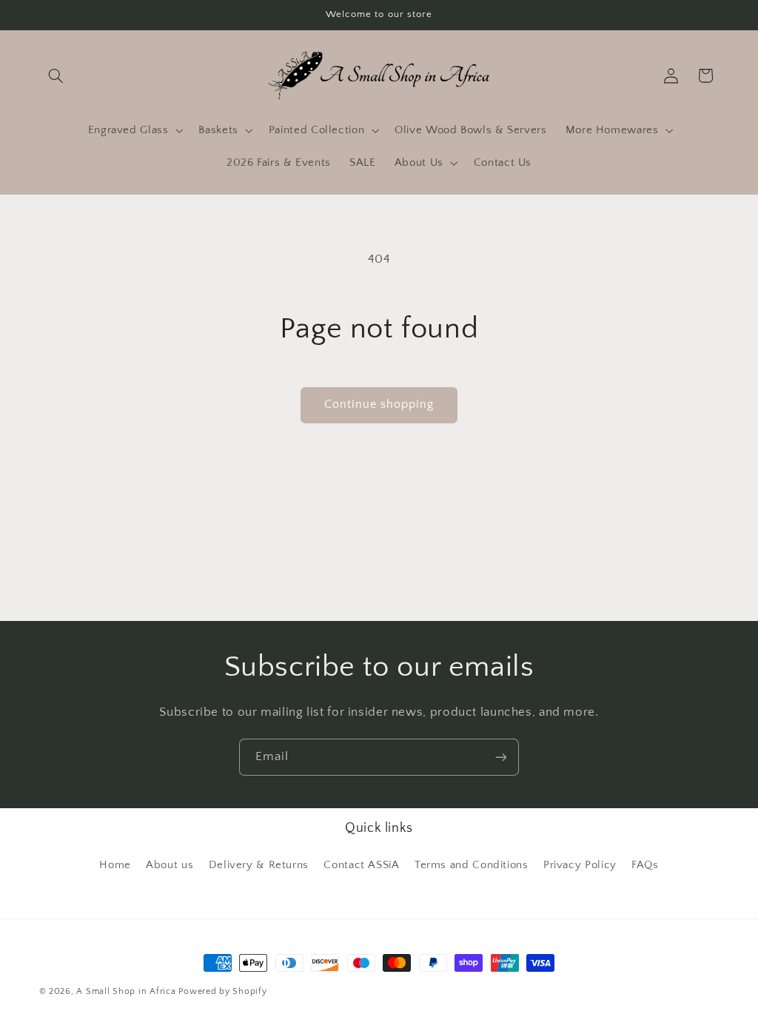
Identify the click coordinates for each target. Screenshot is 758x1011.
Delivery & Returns (259, 865)
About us (169, 865)
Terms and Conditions (472, 865)
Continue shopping (379, 404)
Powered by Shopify (222, 991)
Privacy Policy (580, 865)
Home (115, 865)
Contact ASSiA (361, 865)
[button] (56, 75)
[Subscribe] (501, 757)
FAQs (645, 865)
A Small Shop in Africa (125, 991)
